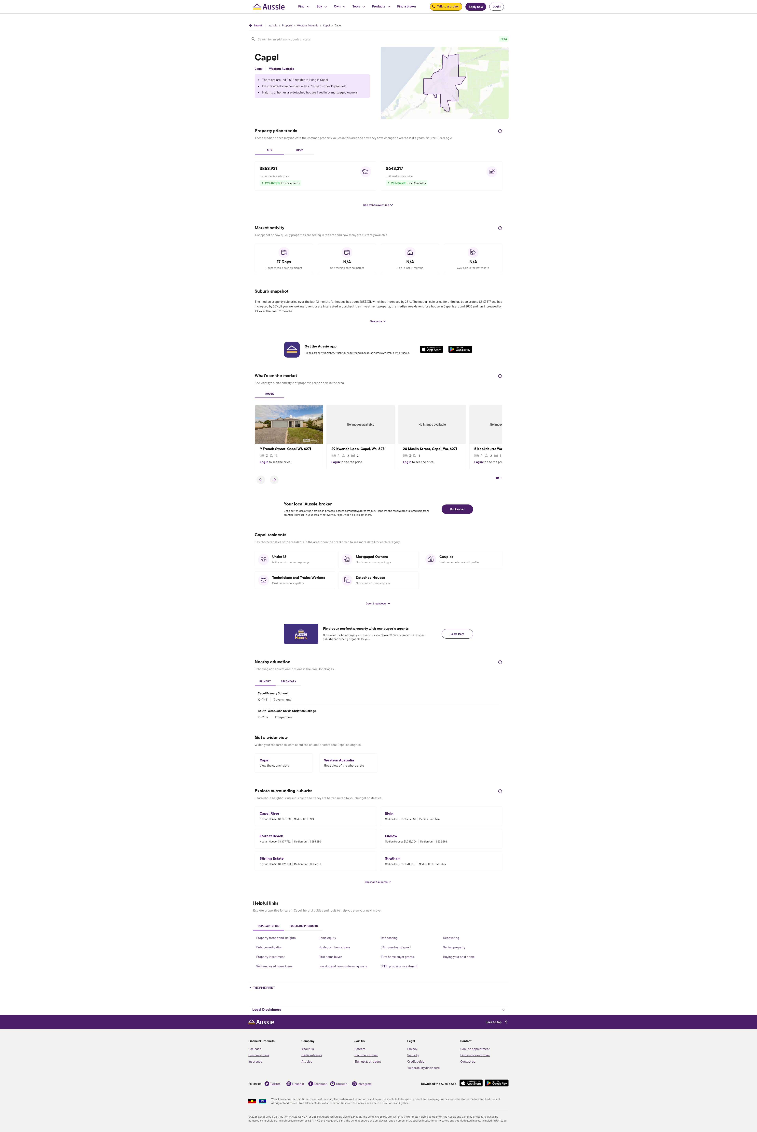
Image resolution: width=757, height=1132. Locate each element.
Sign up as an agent (367, 1061)
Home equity (327, 938)
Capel (326, 25)
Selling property (454, 947)
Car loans (254, 1049)
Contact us (467, 1061)
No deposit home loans (334, 947)
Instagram (365, 1083)
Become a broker (366, 1055)
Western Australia (307, 25)
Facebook (320, 1083)
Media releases (311, 1055)
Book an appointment (475, 1049)
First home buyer (330, 956)
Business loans (258, 1055)
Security (413, 1055)
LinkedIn (298, 1083)
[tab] (269, 151)
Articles (306, 1061)
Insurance (255, 1061)
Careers (359, 1049)
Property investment (270, 956)
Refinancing (389, 938)
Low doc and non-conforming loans (343, 966)
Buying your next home (459, 956)
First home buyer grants (397, 956)
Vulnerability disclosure (423, 1067)
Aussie (273, 25)
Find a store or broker (475, 1055)
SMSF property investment (399, 966)
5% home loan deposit (396, 947)
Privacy (412, 1049)
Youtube (341, 1083)
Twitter (275, 1083)
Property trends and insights (276, 938)
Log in (264, 462)
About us (307, 1049)
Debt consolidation (269, 947)
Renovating (451, 938)
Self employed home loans (274, 966)
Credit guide (415, 1061)
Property (287, 25)
